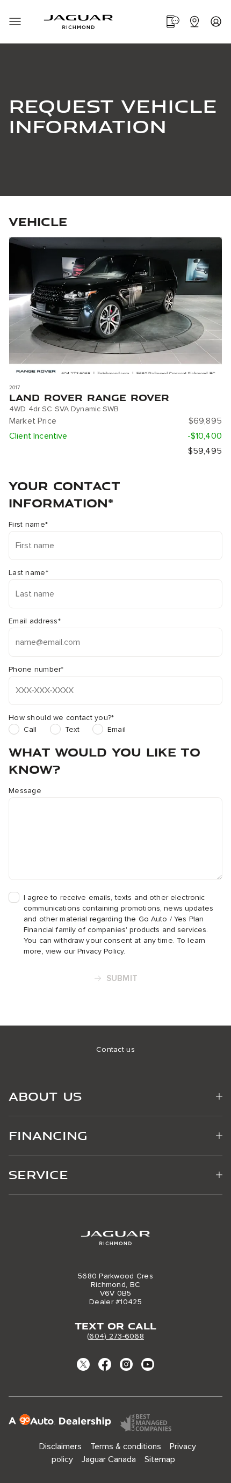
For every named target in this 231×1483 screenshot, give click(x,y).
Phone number (36, 669)
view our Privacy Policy (85, 951)
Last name (28, 573)
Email (116, 729)
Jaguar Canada (109, 1459)
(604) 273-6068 (115, 1336)
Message (25, 791)
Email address (35, 621)
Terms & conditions (125, 1446)
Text (72, 729)
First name (28, 524)
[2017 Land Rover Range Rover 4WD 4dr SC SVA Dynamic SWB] (115, 305)
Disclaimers (60, 1446)
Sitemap (160, 1459)
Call (30, 729)
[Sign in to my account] (216, 21)
